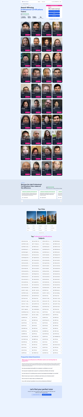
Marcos (33, 30)
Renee (43, 155)
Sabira (22, 124)
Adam (22, 30)
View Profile (23, 50)
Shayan (54, 124)
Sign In (60, 1)
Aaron (22, 62)
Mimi (54, 46)
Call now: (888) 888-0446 (56, 1)
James (54, 93)
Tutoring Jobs (43, 1)
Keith (54, 139)
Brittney (23, 139)
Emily (54, 30)
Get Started (27, 50)
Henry (33, 93)
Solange (44, 77)
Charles (55, 77)
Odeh (33, 46)
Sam (33, 139)
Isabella (23, 108)
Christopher (35, 77)
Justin (22, 93)
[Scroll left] (22, 201)
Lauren (23, 46)
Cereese (44, 46)
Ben (54, 155)
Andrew (44, 93)
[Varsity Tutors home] (25, 1)
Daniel (33, 108)
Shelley (33, 155)
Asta (54, 108)
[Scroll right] (61, 201)
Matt (43, 170)
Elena (33, 123)
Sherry (33, 170)
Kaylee (44, 30)
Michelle (55, 62)
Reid (43, 62)
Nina (33, 62)
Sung (22, 170)
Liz (22, 77)
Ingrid (43, 124)
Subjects (39, 1)
